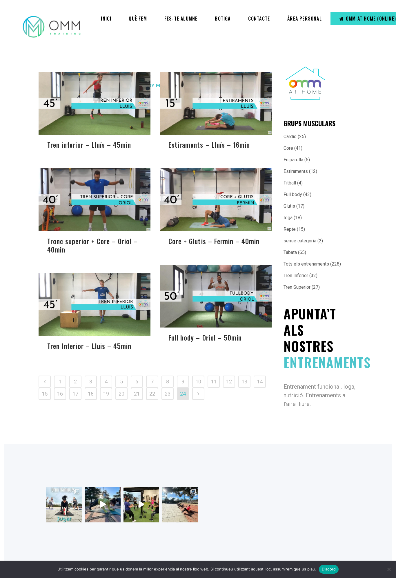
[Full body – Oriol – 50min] (216, 296)
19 (106, 394)
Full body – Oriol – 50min (205, 338)
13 (244, 381)
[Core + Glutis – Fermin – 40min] (216, 199)
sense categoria (300, 241)
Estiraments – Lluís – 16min (209, 145)
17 (75, 394)
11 (214, 381)
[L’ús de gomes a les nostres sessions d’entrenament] (141, 505)
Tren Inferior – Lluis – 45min (89, 346)
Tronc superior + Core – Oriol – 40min (92, 245)
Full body (293, 194)
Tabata (290, 252)
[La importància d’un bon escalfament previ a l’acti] (103, 505)
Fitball (290, 183)
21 (137, 394)
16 (60, 394)
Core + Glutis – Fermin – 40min (214, 241)
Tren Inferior (296, 275)
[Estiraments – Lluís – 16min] (216, 103)
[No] (389, 569)
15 (45, 394)
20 (121, 394)
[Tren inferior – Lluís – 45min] (94, 103)
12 (229, 381)
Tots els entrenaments (306, 264)
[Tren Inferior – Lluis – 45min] (94, 304)
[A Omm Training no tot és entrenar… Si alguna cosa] (64, 505)
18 (91, 394)
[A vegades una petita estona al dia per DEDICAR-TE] (180, 505)
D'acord (329, 569)
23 (167, 394)
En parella (293, 159)
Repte (290, 229)
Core (288, 148)
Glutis (289, 206)
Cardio (290, 136)
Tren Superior (297, 287)
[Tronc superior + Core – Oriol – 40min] (94, 199)
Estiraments (296, 171)
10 (198, 381)
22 (152, 394)
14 (260, 381)
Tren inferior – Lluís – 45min (89, 145)
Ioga (288, 217)
